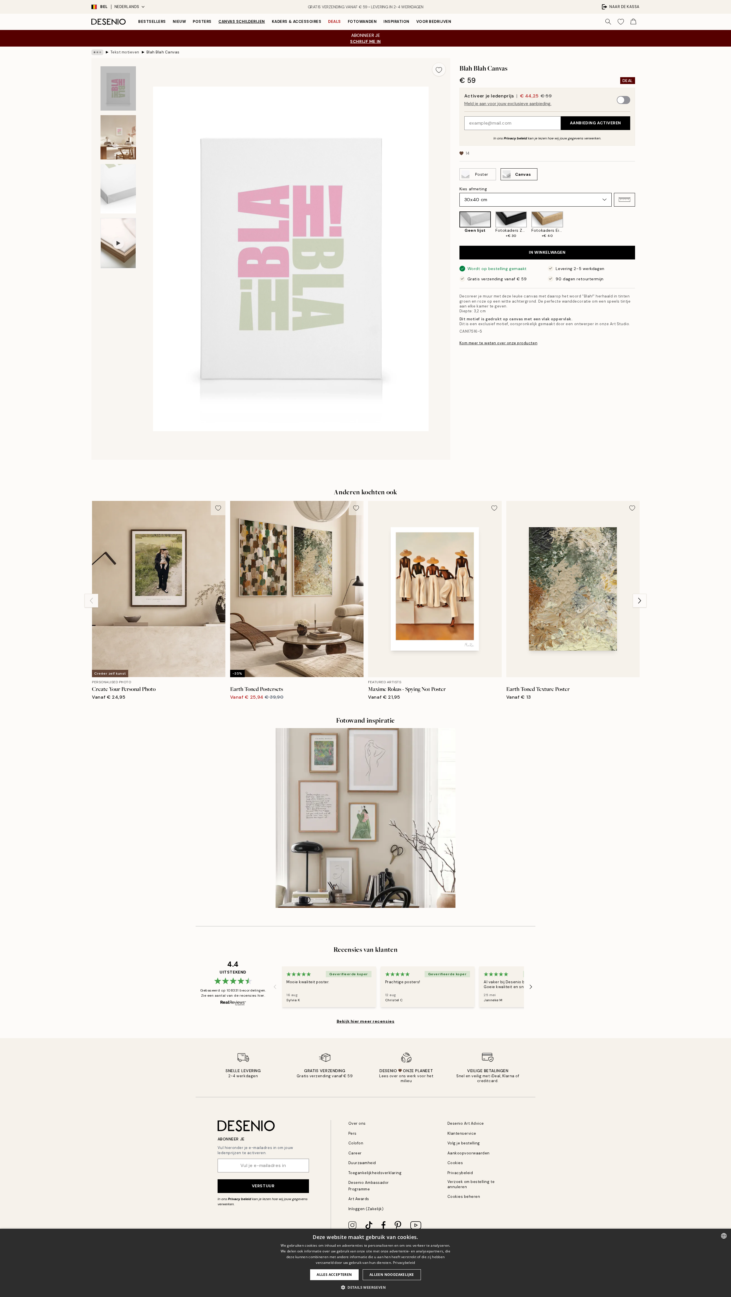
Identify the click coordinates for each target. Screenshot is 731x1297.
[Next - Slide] (639, 225)
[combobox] (724, 1236)
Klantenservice (461, 1133)
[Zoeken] (608, 22)
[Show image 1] (118, 88)
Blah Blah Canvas (163, 52)
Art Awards (358, 1198)
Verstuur (263, 1185)
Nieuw (179, 21)
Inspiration (396, 21)
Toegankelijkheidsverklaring (375, 1172)
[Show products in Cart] (633, 22)
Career (355, 1153)
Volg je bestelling (463, 1143)
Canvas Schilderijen (241, 21)
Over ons (357, 1123)
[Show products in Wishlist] (620, 22)
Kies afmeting (473, 188)
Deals (334, 21)
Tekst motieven (125, 52)
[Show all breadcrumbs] (97, 52)
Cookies (455, 1162)
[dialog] (365, 1263)
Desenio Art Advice (465, 1123)
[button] (624, 199)
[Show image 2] (118, 137)
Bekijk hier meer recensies (366, 1021)
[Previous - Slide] (454, 225)
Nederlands (127, 6)
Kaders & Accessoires (296, 21)
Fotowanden (362, 21)
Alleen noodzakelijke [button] (391, 1274)
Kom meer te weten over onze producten (498, 343)
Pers (352, 1133)
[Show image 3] (118, 188)
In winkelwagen (547, 252)
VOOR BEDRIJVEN (433, 21)
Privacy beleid (515, 138)
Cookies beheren (463, 1196)
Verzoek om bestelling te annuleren (471, 1184)
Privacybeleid (460, 1172)
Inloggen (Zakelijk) (366, 1208)
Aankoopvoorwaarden (468, 1153)
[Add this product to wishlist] (439, 69)
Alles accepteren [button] (334, 1274)
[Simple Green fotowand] (365, 818)
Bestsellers (152, 21)
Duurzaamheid (362, 1162)
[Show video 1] (118, 243)
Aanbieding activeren (595, 122)
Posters (202, 21)
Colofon (356, 1143)
